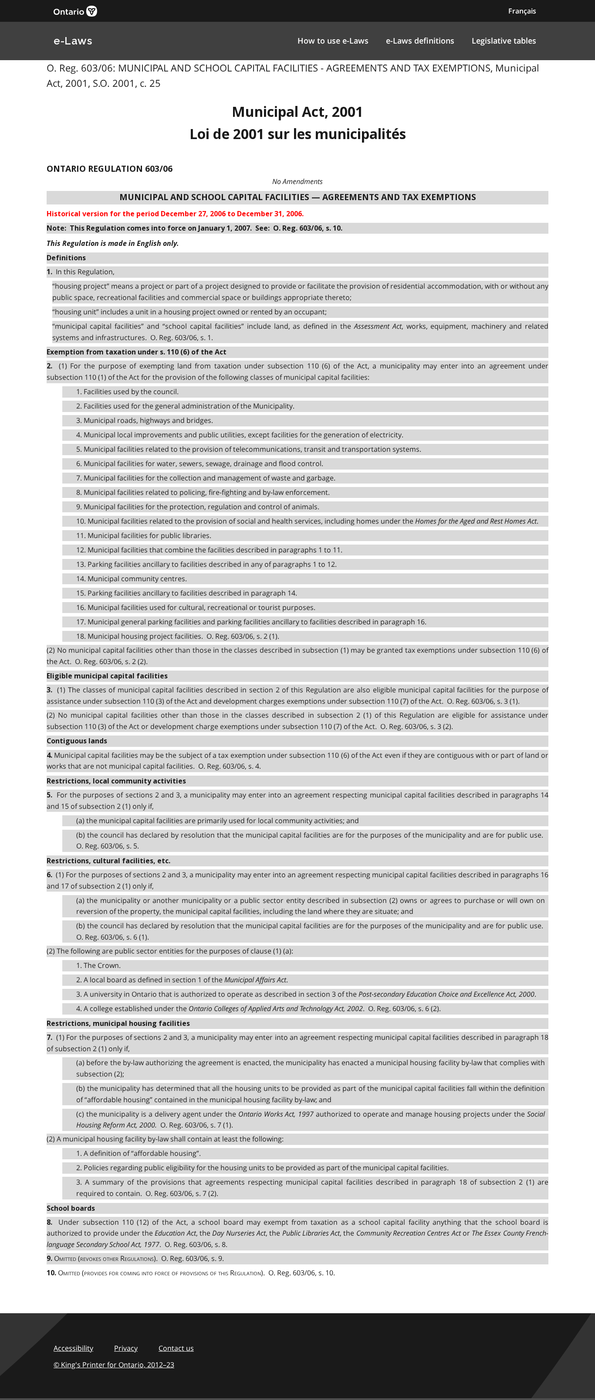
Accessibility (73, 1348)
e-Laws (73, 40)
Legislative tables (504, 40)
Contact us (176, 1348)
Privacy (126, 1348)
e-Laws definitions (420, 40)
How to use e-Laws (333, 40)
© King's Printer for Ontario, (114, 1364)
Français (522, 11)
